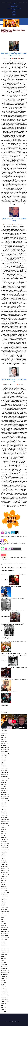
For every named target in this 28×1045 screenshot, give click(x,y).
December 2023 (5, 794)
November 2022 (5, 821)
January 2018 (4, 929)
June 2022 (3, 831)
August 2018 (4, 915)
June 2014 (3, 1007)
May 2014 (3, 1009)
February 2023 (4, 815)
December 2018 (5, 911)
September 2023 (5, 800)
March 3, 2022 (7, 384)
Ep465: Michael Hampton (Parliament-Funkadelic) (13, 679)
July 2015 (3, 980)
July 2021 (3, 854)
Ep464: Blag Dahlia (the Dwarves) (9, 691)
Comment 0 (21, 58)
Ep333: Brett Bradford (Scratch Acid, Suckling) (12, 598)
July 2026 (3, 735)
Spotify (14, 9)
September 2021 (5, 850)
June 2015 (3, 982)
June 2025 (3, 760)
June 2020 (3, 880)
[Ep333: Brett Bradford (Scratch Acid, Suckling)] (6, 604)
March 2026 (4, 741)
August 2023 (4, 802)
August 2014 (4, 1003)
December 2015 (5, 970)
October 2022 (4, 823)
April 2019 (3, 905)
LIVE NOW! (14, 15)
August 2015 (4, 978)
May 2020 (3, 882)
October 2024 (4, 776)
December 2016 (5, 948)
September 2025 (5, 753)
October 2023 (4, 798)
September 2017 (5, 937)
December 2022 (5, 819)
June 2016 (3, 958)
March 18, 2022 (7, 224)
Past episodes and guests (14, 5)
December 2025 (5, 747)
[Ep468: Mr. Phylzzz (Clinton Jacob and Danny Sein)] (6, 647)
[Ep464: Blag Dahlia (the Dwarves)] (6, 697)
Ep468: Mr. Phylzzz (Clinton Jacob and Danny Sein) (13, 641)
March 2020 (4, 886)
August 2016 (4, 954)
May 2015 (3, 984)
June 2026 (3, 737)
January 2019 (4, 909)
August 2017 (4, 939)
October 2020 (4, 872)
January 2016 (4, 968)
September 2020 (5, 874)
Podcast (14, 12)
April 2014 (3, 1011)
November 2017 (5, 933)
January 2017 (4, 946)
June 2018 (3, 919)
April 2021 (3, 860)
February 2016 (4, 966)
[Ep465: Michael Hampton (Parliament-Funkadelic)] (6, 685)
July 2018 (3, 917)
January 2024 (4, 792)
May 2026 (3, 739)
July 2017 (3, 942)
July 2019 (3, 901)
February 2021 (4, 864)
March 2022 (4, 837)
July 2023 (3, 805)
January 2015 (4, 993)
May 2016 (3, 960)
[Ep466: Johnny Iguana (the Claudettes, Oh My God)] (6, 673)
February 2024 (4, 790)
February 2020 (4, 888)
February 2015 (4, 991)
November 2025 (5, 749)
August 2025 (4, 755)
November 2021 (5, 845)
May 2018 (3, 921)
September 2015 (5, 976)
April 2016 (3, 962)
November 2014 (5, 997)
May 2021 (3, 858)
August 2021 (4, 852)
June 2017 (3, 944)
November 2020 (5, 870)
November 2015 (5, 972)
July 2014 (3, 1005)
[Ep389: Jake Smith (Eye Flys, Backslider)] (6, 592)
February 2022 (4, 839)
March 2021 (4, 862)
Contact (14, 14)
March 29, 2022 (7, 58)
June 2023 (3, 807)
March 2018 (4, 925)
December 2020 (5, 868)
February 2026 (4, 743)
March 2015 (4, 989)
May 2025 (3, 762)
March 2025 (4, 766)
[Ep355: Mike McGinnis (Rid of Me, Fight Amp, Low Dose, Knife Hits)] (14, 579)
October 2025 (4, 751)
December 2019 (5, 892)
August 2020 (4, 876)
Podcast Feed (14, 6)
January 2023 (4, 817)
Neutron (15, 58)
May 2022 (3, 833)
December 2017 (5, 931)
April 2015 (3, 986)
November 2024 (5, 774)
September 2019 (5, 897)
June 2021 (3, 856)
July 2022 (3, 829)
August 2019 (4, 899)
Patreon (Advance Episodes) (14, 8)
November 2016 (5, 950)
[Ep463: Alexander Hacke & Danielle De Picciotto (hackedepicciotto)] (15, 616)
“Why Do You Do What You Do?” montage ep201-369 (13, 563)
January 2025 (4, 770)
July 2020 (3, 878)
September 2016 (5, 952)
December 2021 (5, 843)
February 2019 (4, 907)
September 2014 (5, 1001)
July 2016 (3, 956)
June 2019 (3, 903)
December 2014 (5, 995)
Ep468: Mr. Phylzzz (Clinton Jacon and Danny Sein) (13, 567)
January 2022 (4, 841)
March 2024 (4, 788)
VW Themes (19, 1021)
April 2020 (3, 884)
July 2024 (3, 782)
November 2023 (5, 796)
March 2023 (4, 813)
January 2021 (4, 866)
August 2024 (4, 780)
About (14, 3)
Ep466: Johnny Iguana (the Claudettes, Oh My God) (14, 667)
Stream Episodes (5, 536)
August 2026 (4, 733)
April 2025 (3, 764)
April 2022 (3, 835)
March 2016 (4, 964)
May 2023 (3, 809)
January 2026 (4, 745)
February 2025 (4, 768)
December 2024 (5, 772)
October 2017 (4, 935)
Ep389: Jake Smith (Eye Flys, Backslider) (11, 586)
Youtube (14, 11)
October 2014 (4, 999)
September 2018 (5, 913)
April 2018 (3, 923)
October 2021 (4, 847)
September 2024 (5, 778)
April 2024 (3, 786)
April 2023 (3, 811)
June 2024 (3, 784)
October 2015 (4, 974)
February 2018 (4, 927)
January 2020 (4, 890)
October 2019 (4, 894)
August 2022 (4, 827)
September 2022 (5, 825)
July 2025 (3, 758)
